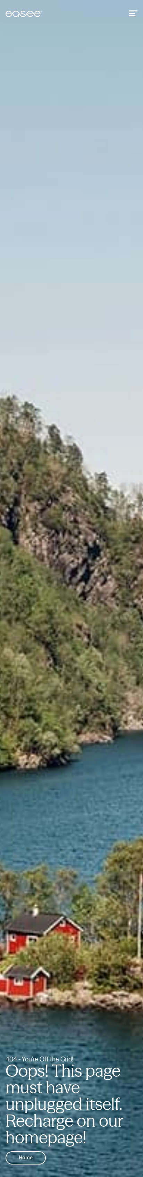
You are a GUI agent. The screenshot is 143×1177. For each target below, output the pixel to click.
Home (26, 1157)
